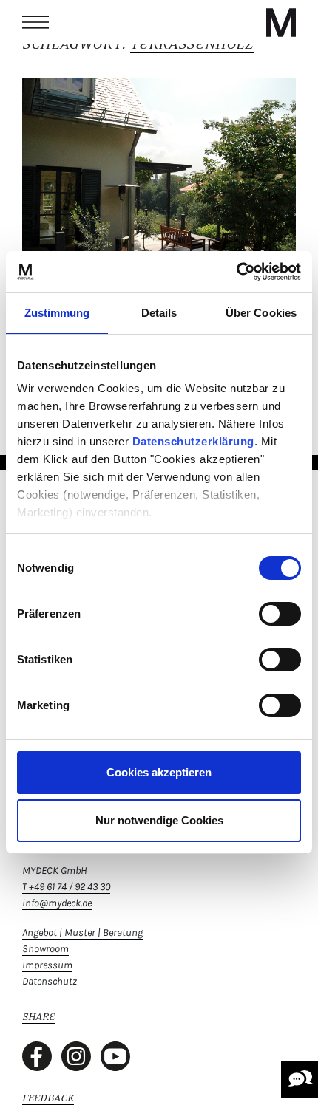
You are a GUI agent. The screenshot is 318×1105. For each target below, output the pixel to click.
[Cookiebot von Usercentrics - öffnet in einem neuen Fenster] (236, 271)
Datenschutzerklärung (193, 441)
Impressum (47, 965)
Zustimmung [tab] (57, 313)
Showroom (45, 948)
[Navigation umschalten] (35, 22)
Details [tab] (159, 313)
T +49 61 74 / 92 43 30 (66, 886)
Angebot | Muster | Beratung (82, 932)
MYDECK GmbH (54, 870)
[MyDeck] (281, 22)
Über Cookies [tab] (261, 313)
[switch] (280, 614)
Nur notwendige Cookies (159, 820)
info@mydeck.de (57, 903)
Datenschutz (49, 981)
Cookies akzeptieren (159, 772)
